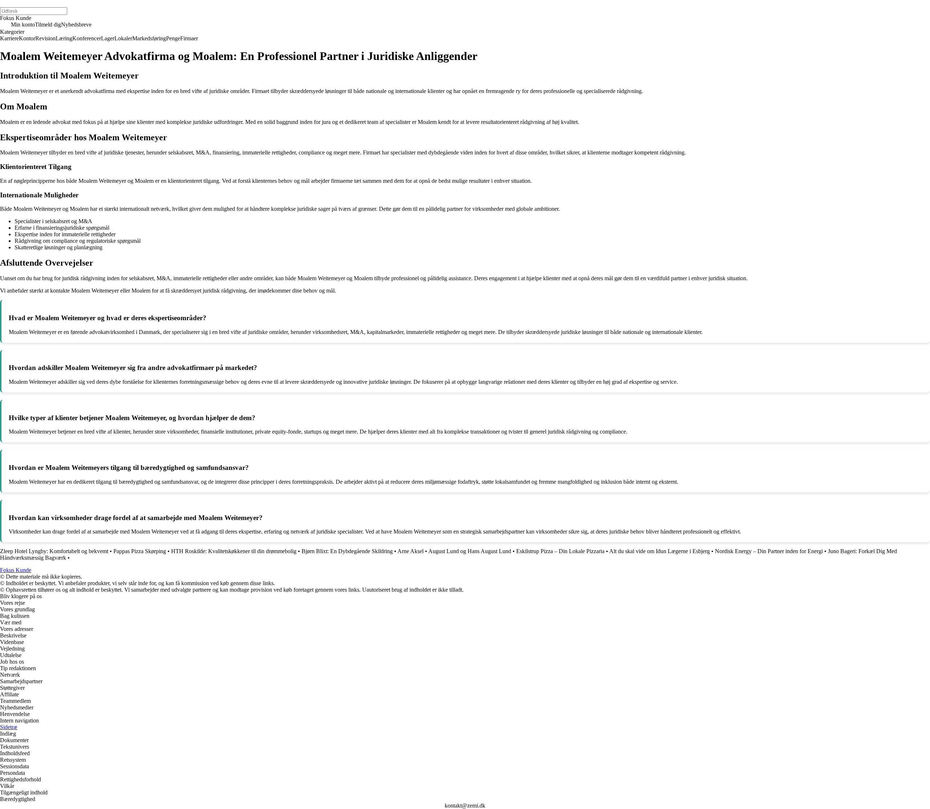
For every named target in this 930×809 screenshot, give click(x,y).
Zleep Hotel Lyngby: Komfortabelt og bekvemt (54, 551)
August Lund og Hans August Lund (469, 551)
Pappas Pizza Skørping (139, 551)
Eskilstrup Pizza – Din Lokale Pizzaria (560, 551)
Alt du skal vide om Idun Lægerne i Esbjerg (659, 551)
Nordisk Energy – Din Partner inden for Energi (769, 551)
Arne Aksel (410, 551)
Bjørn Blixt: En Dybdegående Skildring (347, 551)
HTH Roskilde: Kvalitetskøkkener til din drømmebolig (233, 551)
